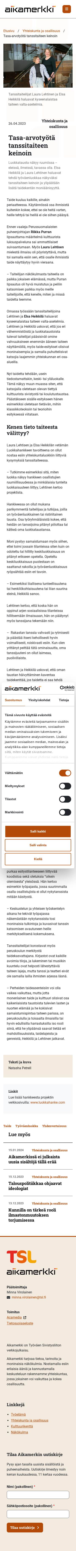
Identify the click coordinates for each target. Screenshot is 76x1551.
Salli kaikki (38, 831)
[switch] (65, 786)
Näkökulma (19, 1432)
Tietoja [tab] (64, 700)
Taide (7, 1126)
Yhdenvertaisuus (54, 1126)
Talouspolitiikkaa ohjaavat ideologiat (35, 1185)
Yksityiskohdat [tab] (39, 700)
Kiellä (38, 859)
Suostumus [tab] (13, 700)
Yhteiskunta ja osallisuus (41, 31)
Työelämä (18, 1414)
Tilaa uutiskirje (22, 1527)
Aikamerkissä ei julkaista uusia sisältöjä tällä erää (34, 1159)
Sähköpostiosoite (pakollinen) (31, 1506)
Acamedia (14, 1317)
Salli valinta (38, 845)
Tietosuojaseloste (20, 1323)
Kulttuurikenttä (22, 1426)
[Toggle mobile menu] (66, 9)
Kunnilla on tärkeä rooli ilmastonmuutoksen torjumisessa (32, 1215)
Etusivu (8, 31)
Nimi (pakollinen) (21, 1487)
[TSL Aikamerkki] (30, 9)
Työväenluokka (26, 1126)
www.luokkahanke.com (47, 1102)
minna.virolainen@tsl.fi (29, 1297)
